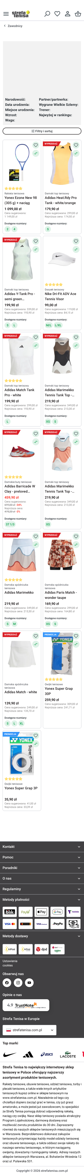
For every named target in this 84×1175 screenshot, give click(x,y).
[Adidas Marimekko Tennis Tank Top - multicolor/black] (62, 355)
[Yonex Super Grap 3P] (22, 753)
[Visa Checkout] (41, 924)
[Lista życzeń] (57, 14)
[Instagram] (18, 982)
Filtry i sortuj (44, 131)
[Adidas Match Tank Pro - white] (22, 355)
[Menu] (6, 13)
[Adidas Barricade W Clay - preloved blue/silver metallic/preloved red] (22, 451)
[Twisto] (73, 912)
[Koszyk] (78, 14)
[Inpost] (10, 949)
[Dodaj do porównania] (35, 153)
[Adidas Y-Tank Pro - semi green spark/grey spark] (22, 259)
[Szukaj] (47, 13)
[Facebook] (7, 982)
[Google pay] (57, 912)
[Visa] (10, 924)
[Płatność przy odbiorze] (73, 924)
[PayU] (26, 912)
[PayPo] (57, 924)
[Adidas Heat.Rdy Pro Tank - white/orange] (62, 163)
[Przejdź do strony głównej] (21, 13)
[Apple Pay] (41, 912)
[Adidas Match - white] (22, 654)
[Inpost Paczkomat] (26, 949)
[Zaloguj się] (67, 13)
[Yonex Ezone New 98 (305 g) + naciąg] (22, 163)
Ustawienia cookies (7, 963)
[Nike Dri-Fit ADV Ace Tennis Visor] (62, 259)
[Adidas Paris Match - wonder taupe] (62, 554)
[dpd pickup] (57, 949)
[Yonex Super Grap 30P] (62, 654)
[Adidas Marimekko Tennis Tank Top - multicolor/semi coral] (62, 451)
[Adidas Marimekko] (22, 554)
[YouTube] (29, 982)
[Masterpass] (26, 924)
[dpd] (41, 949)
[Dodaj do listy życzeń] (35, 145)
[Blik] (10, 912)
